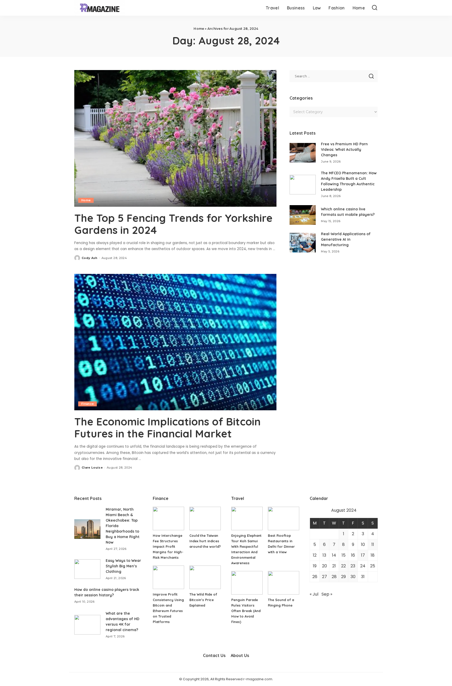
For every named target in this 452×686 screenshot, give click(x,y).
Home (199, 29)
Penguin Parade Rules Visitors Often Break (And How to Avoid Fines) (246, 611)
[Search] (374, 8)
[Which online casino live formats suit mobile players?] (303, 215)
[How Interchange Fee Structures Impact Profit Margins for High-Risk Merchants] (168, 518)
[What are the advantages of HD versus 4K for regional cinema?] (87, 625)
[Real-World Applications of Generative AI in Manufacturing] (303, 242)
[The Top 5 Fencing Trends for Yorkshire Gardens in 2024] (175, 138)
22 (343, 566)
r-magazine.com (257, 679)
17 (363, 555)
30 (353, 577)
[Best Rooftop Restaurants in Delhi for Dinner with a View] (283, 518)
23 (353, 566)
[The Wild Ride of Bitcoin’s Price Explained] (205, 577)
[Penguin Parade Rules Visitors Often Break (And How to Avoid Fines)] (247, 583)
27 (324, 577)
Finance (87, 404)
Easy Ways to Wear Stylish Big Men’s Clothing (123, 566)
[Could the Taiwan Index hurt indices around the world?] (205, 518)
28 (334, 577)
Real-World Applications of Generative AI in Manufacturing (346, 239)
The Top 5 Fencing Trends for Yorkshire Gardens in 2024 (173, 224)
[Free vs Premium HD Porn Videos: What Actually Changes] (303, 153)
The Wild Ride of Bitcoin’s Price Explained (203, 599)
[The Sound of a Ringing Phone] (283, 583)
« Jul (314, 594)
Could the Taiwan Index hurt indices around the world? (205, 541)
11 (372, 544)
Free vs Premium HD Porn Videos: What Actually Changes (344, 149)
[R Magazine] (99, 8)
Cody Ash (90, 258)
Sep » (326, 594)
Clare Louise (92, 467)
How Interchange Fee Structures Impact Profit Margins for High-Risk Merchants (168, 546)
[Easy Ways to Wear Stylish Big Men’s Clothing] (87, 569)
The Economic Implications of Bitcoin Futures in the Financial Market (167, 427)
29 (343, 577)
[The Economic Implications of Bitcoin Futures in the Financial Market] (175, 342)
